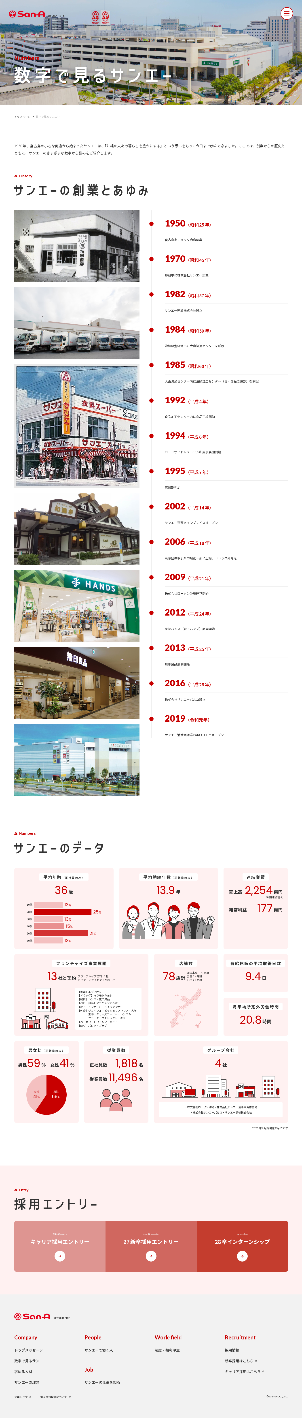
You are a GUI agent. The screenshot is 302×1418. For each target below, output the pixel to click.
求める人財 (23, 1371)
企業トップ (21, 1397)
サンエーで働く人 (98, 1350)
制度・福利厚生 (167, 1350)
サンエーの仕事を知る (102, 1382)
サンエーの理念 (26, 1382)
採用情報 (232, 1350)
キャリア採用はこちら (243, 1371)
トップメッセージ (28, 1350)
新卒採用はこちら (239, 1360)
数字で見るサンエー (30, 1360)
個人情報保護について (53, 1397)
